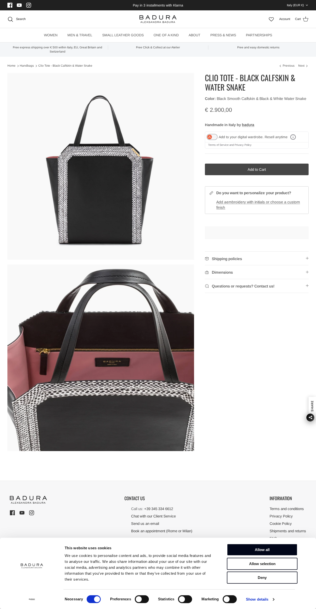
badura (248, 125)
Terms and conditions (287, 509)
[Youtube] (20, 5)
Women (51, 35)
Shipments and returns (288, 531)
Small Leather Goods (123, 35)
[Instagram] (29, 5)
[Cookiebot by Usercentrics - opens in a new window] (32, 599)
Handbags (27, 66)
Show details (257, 599)
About (194, 35)
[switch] (142, 599)
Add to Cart (257, 169)
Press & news (223, 35)
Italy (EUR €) (295, 5)
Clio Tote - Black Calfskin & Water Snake (65, 66)
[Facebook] (10, 5)
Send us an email (145, 523)
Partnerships (259, 35)
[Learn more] (293, 137)
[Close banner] (307, 547)
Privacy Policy (243, 144)
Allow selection (262, 564)
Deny (262, 577)
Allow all (262, 550)
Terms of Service (218, 144)
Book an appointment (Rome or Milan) (161, 531)
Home (11, 66)
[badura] (158, 19)
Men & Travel (79, 35)
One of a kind (166, 35)
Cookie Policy (281, 523)
